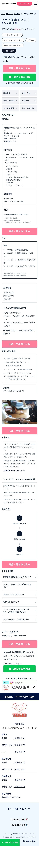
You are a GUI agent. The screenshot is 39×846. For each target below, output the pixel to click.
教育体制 (25, 100)
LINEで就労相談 (21, 77)
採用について (9, 14)
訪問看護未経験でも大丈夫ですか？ (17, 577)
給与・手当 (26, 93)
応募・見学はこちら (24, 3)
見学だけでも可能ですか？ (13, 594)
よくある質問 (8, 108)
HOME (3, 14)
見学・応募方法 (28, 108)
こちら (17, 29)
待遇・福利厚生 (9, 100)
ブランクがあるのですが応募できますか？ (17, 585)
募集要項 (17, 14)
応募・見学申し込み (19, 68)
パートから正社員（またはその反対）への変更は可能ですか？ (16, 610)
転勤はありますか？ (11, 602)
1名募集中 (18, 738)
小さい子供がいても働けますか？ (16, 619)
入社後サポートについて (13, 470)
